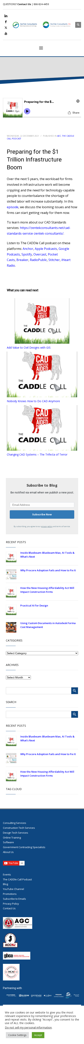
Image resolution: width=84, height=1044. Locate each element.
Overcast (39, 254)
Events (7, 874)
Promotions (10, 894)
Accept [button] (38, 1035)
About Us (8, 852)
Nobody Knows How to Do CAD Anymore (33, 401)
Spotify (26, 254)
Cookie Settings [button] (17, 1035)
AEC (59, 136)
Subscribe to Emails (14, 898)
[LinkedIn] (6, 16)
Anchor (28, 249)
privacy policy (46, 526)
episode (12, 207)
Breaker (22, 260)
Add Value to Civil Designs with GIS (29, 347)
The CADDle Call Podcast (17, 879)
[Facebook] (6, 22)
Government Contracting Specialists (24, 847)
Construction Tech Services (19, 828)
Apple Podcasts (46, 249)
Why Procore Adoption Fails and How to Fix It (48, 570)
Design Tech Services (15, 832)
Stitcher (54, 260)
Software (8, 842)
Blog (5, 884)
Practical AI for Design (34, 605)
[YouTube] (6, 33)
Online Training (12, 837)
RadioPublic (38, 260)
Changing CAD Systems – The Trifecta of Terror (37, 454)
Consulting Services (14, 823)
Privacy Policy (11, 903)
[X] (6, 27)
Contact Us (24, 4)
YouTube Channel (13, 889)
